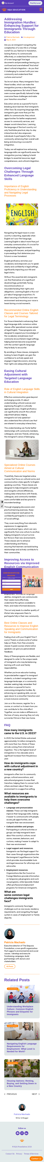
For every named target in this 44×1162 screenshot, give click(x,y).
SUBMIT (11, 589)
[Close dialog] (42, 569)
